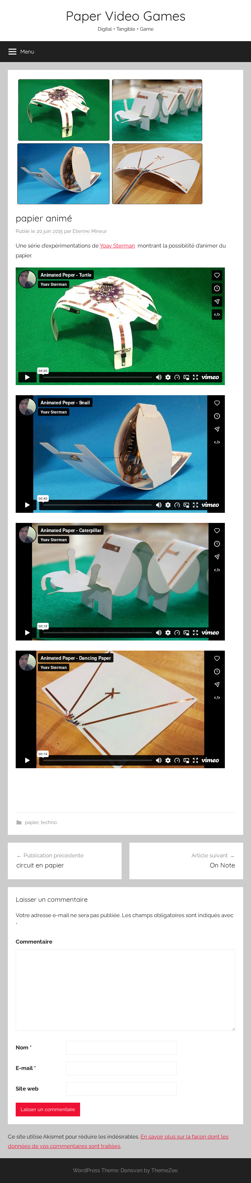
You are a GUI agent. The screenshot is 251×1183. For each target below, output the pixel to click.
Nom (24, 1047)
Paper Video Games (126, 16)
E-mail (26, 1068)
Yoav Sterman (117, 245)
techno (49, 822)
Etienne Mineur (90, 231)
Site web (27, 1088)
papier (32, 822)
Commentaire (34, 941)
